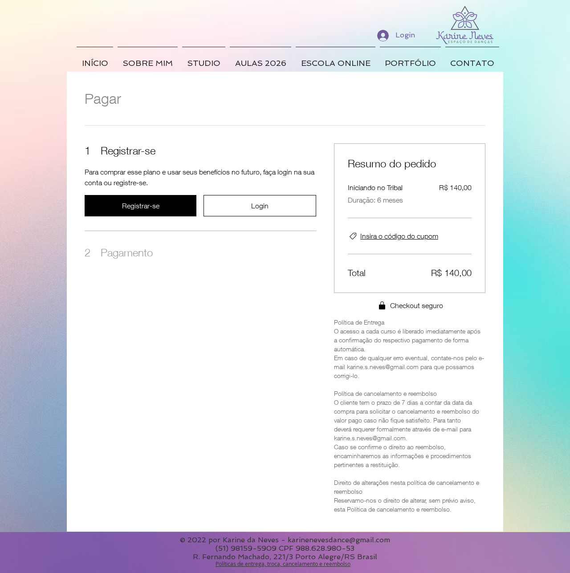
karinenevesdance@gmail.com (339, 540)
